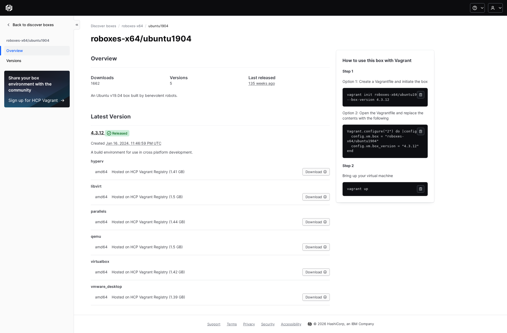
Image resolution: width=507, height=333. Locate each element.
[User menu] (495, 8)
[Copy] (420, 94)
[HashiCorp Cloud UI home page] (9, 8)
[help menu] (477, 8)
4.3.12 (97, 132)
